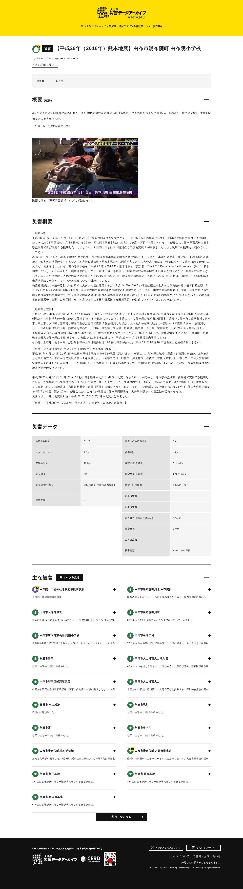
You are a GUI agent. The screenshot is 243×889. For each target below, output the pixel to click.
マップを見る (71, 577)
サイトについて (180, 856)
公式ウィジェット (206, 847)
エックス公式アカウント (168, 847)
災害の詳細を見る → (45, 64)
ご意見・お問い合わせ (207, 856)
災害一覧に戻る (121, 816)
